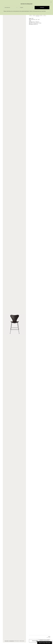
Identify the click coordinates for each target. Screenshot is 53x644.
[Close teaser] (36, 641)
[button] (44, 642)
